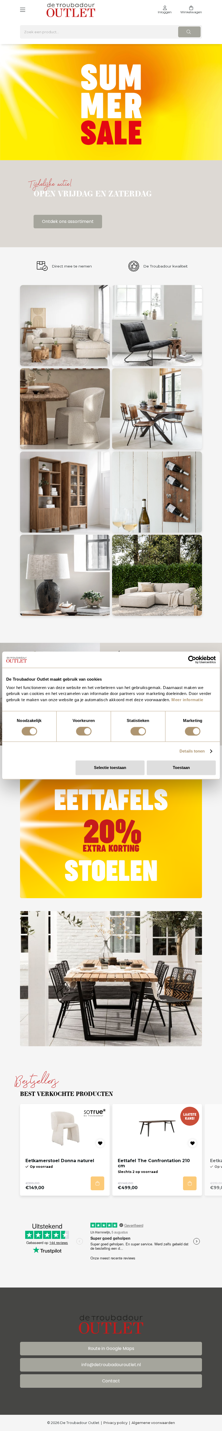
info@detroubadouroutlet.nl (111, 1365)
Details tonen (192, 751)
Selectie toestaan (110, 767)
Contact (111, 1381)
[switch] (84, 731)
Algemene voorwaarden (153, 1422)
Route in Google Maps (111, 1348)
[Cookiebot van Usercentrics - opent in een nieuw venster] (192, 660)
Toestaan (181, 767)
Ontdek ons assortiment (68, 221)
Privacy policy (115, 1422)
